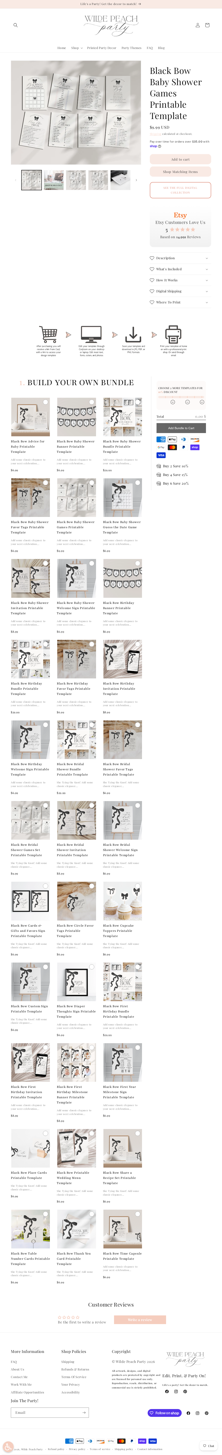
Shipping (156, 133)
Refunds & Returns (75, 1369)
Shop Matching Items (180, 171)
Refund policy (56, 1449)
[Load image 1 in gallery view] (31, 180)
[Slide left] (15, 180)
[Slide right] (136, 180)
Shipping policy (124, 1449)
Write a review (140, 1319)
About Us (17, 1369)
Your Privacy (70, 1384)
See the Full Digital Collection (180, 190)
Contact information (149, 1449)
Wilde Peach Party (32, 1449)
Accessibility (70, 1392)
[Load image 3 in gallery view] (76, 180)
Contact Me (19, 1377)
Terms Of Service (74, 1377)
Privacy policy (77, 1449)
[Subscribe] (84, 1413)
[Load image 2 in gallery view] (54, 180)
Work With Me (21, 1384)
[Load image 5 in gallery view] (120, 180)
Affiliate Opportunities (27, 1392)
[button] (15, 25)
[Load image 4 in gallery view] (98, 180)
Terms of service (100, 1449)
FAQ (14, 1362)
